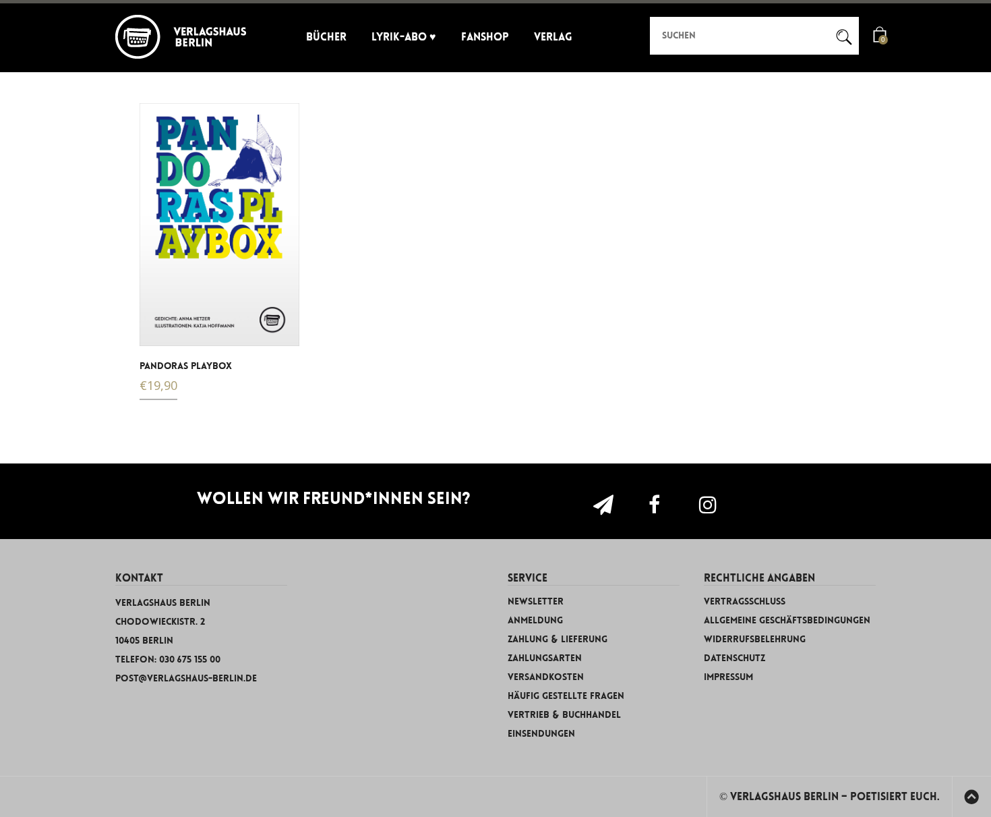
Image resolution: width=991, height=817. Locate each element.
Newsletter (536, 601)
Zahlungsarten (545, 658)
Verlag (553, 37)
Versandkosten (546, 677)
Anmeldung (535, 620)
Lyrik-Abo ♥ (403, 37)
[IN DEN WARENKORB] (158, 327)
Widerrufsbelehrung (755, 639)
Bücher (326, 37)
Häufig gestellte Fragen (566, 696)
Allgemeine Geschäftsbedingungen (787, 620)
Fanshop (485, 37)
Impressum (728, 677)
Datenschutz (734, 658)
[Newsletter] (609, 505)
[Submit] (838, 34)
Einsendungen (541, 734)
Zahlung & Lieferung (557, 639)
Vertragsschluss (744, 601)
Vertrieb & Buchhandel (564, 715)
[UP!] (972, 799)
